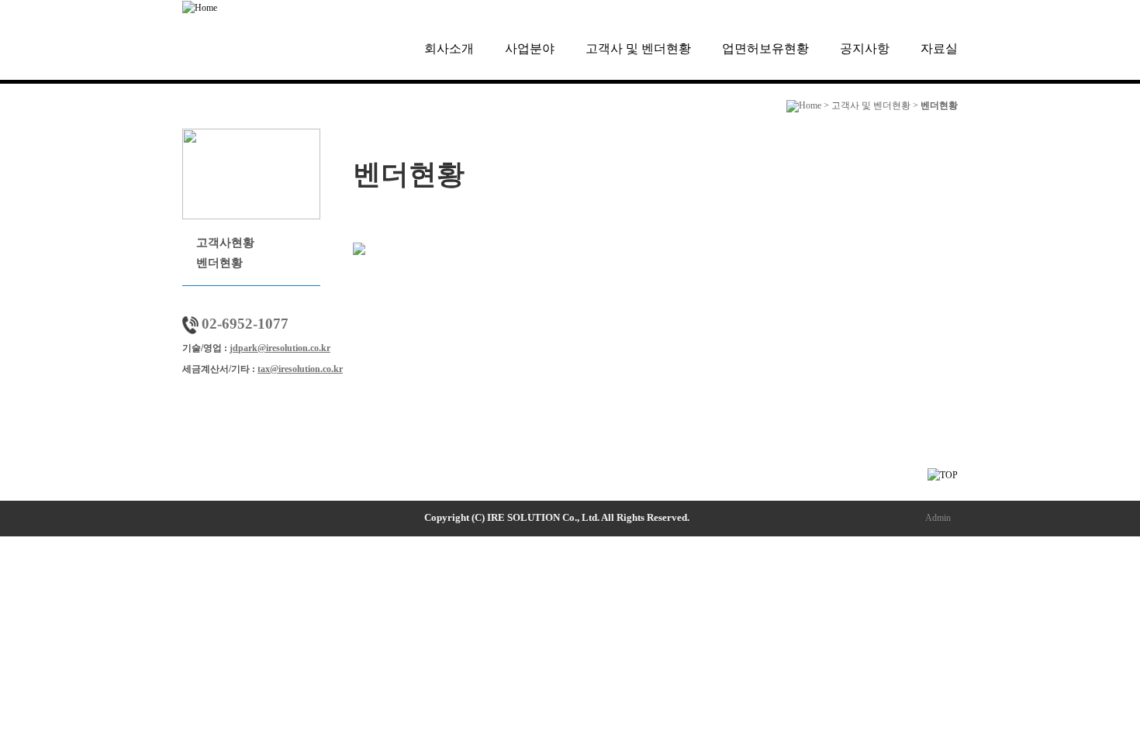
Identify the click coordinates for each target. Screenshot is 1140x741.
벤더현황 (219, 263)
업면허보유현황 (765, 48)
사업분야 (529, 48)
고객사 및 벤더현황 (638, 48)
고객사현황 (225, 242)
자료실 (939, 48)
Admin (938, 517)
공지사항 (865, 48)
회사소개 (449, 48)
